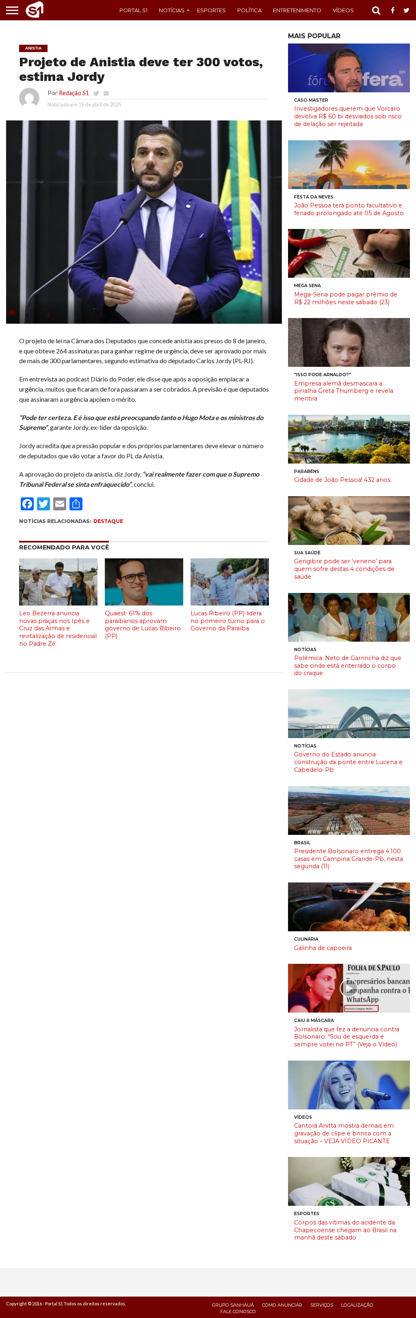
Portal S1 (133, 10)
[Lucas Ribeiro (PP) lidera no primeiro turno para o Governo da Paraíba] (230, 603)
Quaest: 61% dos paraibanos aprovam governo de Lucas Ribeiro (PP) (143, 625)
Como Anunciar (282, 1305)
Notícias (171, 10)
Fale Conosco (238, 1311)
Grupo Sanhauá (233, 1305)
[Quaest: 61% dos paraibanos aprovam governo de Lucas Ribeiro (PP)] (144, 603)
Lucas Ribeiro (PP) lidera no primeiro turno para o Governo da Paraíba (228, 621)
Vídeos (343, 10)
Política (249, 10)
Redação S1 (74, 92)
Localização (357, 1305)
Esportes (211, 10)
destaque (108, 521)
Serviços (321, 1305)
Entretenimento (297, 10)
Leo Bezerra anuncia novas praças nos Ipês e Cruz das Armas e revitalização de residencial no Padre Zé (58, 628)
